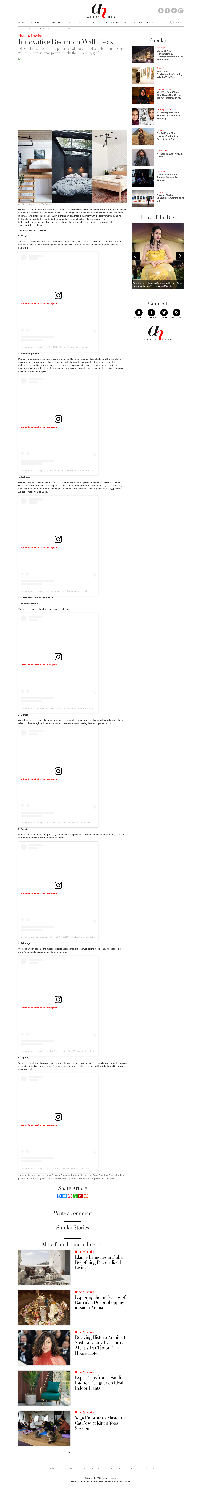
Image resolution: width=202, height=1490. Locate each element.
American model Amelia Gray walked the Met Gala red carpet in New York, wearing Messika (157, 285)
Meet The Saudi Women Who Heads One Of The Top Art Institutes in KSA (169, 95)
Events (160, 191)
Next (180, 256)
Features (161, 47)
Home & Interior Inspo (81, 1175)
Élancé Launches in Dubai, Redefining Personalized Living (99, 1262)
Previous (136, 256)
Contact (117, 1468)
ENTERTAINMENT (115, 22)
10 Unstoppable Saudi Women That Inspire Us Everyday (169, 115)
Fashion (54, 22)
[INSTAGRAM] (176, 312)
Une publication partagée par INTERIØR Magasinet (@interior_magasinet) (55, 347)
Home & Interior (41, 29)
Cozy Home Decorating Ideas (62, 1179)
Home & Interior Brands (29, 1175)
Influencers (162, 130)
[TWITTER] (164, 312)
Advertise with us (143, 1468)
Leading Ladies (164, 88)
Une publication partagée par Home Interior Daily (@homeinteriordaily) (54, 591)
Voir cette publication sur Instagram (39, 303)
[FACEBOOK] (151, 312)
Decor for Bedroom (29, 1179)
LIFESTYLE (91, 22)
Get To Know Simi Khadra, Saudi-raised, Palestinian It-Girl (168, 136)
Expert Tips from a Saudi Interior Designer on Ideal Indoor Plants (99, 1383)
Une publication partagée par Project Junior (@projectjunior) (49, 708)
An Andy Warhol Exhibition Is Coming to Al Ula (170, 198)
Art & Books (162, 68)
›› (75, 1452)
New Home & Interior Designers (55, 1175)
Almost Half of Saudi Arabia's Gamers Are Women (167, 177)
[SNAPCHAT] (139, 312)
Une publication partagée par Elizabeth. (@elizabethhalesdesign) (51, 470)
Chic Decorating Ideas (114, 1175)
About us (98, 1468)
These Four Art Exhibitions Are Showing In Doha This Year (169, 74)
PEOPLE (72, 22)
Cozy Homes (83, 1179)
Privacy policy (74, 1468)
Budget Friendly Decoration (103, 1179)
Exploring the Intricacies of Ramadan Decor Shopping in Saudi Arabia (100, 1302)
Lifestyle (29, 29)
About (138, 22)
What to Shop (163, 150)
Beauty (36, 22)
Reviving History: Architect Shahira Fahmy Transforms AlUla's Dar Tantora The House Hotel (100, 1345)
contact (153, 22)
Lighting (42, 1179)
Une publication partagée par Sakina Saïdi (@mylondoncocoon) (50, 822)
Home (22, 22)
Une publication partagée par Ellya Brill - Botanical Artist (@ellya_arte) (53, 1051)
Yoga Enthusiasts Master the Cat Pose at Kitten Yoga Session (101, 1423)
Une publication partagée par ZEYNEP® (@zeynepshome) (48, 1168)
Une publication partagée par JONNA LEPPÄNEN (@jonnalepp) (50, 937)
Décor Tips (98, 1175)
